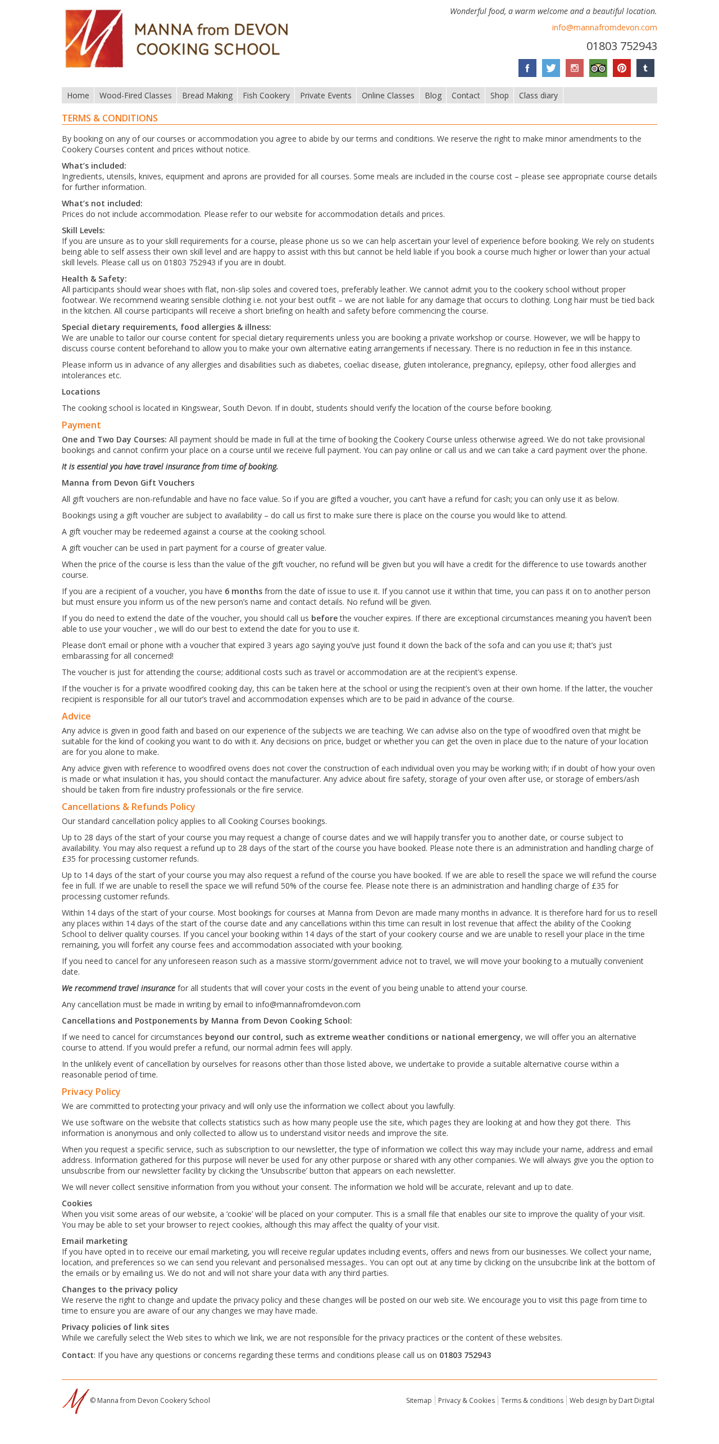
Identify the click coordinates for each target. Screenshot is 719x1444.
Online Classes (388, 95)
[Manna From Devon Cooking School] (180, 69)
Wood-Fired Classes (135, 95)
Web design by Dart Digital (612, 1400)
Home (78, 95)
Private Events (326, 95)
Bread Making (207, 95)
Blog (433, 95)
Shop (499, 95)
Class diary (538, 95)
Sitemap (419, 1400)
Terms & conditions (532, 1400)
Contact (466, 95)
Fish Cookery (266, 95)
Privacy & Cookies (466, 1400)
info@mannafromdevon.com (604, 27)
